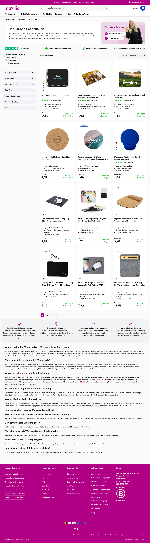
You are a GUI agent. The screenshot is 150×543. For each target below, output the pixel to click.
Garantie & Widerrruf (99, 505)
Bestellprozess (72, 478)
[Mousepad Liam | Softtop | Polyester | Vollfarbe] (129, 77)
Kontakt (45, 478)
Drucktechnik (10, 72)
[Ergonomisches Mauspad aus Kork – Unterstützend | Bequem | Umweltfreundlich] (129, 200)
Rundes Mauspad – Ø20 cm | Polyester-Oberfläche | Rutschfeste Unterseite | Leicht (92, 158)
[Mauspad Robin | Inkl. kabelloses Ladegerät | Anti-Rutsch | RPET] (93, 264)
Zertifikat (9, 90)
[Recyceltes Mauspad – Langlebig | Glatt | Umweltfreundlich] (57, 200)
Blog (93, 513)
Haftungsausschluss (99, 493)
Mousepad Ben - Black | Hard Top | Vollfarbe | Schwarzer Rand (92, 96)
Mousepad (99, 380)
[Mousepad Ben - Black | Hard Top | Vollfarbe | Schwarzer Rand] (93, 77)
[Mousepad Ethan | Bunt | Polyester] (57, 77)
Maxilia (82, 382)
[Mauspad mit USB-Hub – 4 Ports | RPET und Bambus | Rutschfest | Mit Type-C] (129, 264)
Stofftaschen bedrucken (14, 482)
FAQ (43, 482)
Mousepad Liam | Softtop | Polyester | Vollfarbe (129, 96)
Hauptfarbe (9, 78)
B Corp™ (70, 490)
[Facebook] (72, 529)
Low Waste (71, 486)
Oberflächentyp (11, 102)
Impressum (95, 509)
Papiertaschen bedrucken (15, 494)
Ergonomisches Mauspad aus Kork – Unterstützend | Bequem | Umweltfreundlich (129, 220)
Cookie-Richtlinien (98, 485)
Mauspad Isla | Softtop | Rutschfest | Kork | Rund (56, 158)
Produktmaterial (11, 84)
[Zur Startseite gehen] (12, 8)
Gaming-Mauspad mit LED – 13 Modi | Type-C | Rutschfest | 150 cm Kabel (57, 284)
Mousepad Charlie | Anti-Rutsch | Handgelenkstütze (127, 158)
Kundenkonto (47, 474)
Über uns (70, 474)
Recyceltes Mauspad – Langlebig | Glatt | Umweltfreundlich (56, 220)
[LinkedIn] (78, 529)
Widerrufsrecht (48, 498)
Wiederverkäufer (73, 494)
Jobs (68, 498)
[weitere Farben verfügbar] (43, 90)
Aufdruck (45, 490)
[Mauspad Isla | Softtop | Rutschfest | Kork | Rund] (57, 138)
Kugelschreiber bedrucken (15, 474)
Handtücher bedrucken (14, 498)
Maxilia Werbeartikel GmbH (15, 55)
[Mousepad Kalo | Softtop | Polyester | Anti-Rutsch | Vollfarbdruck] (93, 200)
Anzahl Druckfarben (13, 96)
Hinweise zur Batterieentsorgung (99, 499)
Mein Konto (129, 540)
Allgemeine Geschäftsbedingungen (100, 476)
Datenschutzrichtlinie (99, 481)
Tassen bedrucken (12, 490)
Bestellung (46, 486)
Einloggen (135, 8)
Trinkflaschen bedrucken (14, 486)
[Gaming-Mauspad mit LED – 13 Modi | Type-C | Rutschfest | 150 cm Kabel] (57, 264)
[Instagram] (75, 529)
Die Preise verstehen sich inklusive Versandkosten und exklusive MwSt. (97, 535)
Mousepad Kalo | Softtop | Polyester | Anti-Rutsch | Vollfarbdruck (93, 220)
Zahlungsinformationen (100, 489)
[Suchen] (107, 8)
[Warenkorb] (142, 8)
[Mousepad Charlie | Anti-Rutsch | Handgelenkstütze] (129, 138)
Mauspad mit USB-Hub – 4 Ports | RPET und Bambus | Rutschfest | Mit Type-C (128, 284)
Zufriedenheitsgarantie (76, 482)
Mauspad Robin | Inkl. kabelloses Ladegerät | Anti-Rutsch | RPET (91, 284)
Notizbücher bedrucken (14, 478)
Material (23, 373)
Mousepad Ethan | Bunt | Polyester (56, 95)
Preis (7, 108)
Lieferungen (47, 494)
